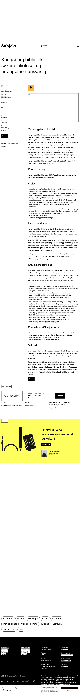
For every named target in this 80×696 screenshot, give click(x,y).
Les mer (8, 690)
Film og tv (33, 619)
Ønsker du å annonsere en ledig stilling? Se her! (59, 404)
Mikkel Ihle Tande (66, 660)
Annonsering (25, 650)
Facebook (4, 650)
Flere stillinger (6, 386)
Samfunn (57, 624)
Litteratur (57, 619)
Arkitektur (8, 619)
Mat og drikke (10, 624)
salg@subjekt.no (53, 453)
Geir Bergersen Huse (67, 655)
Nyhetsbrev (5, 648)
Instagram (4, 652)
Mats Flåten (64, 666)
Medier (24, 624)
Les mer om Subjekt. (64, 684)
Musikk (45, 624)
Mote (34, 624)
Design (20, 619)
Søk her (4, 136)
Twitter (3, 654)
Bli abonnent (25, 648)
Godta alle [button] (69, 688)
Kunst (45, 619)
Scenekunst (9, 629)
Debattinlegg (25, 652)
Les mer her (46, 444)
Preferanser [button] (69, 690)
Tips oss (24, 654)
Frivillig (4, 402)
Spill (21, 629)
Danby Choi (64, 649)
